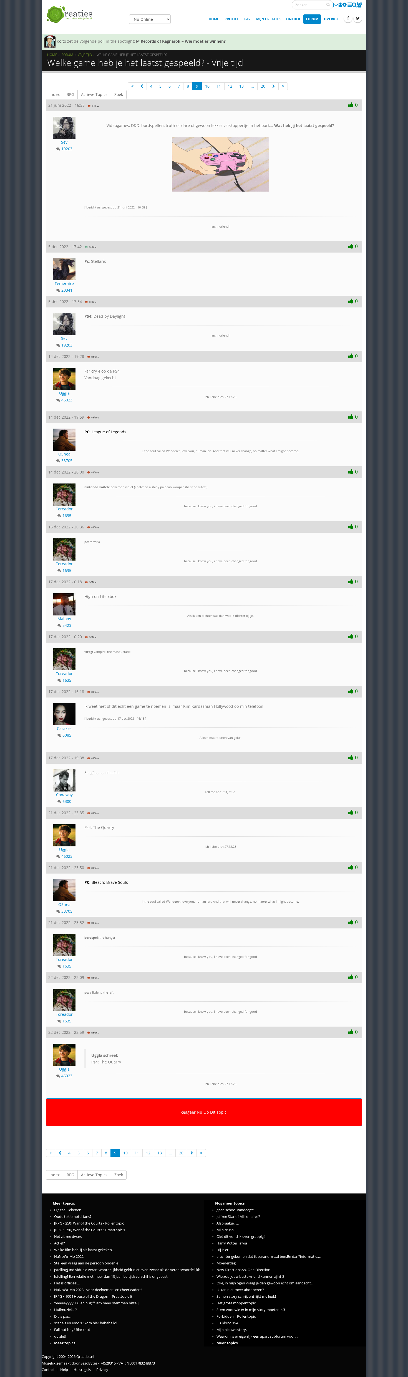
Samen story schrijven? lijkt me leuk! (246, 1296)
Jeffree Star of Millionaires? (238, 1216)
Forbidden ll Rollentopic (236, 1316)
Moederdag (226, 1263)
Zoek (118, 94)
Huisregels (82, 1369)
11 (218, 86)
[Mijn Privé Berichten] (336, 5)
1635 (66, 515)
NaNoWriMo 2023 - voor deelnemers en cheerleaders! (98, 1289)
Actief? (59, 1243)
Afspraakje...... (227, 1223)
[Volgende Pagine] (274, 86)
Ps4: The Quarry (106, 1059)
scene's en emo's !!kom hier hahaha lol (85, 1323)
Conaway (64, 794)
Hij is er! (222, 1250)
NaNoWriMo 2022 (69, 1256)
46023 (66, 400)
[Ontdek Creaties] (354, 5)
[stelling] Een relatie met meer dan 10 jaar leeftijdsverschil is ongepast (111, 1276)
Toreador (64, 508)
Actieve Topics (94, 94)
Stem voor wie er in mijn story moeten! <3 (250, 1309)
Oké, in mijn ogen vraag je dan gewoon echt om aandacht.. (264, 1283)
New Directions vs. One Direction (243, 1269)
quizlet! (60, 1336)
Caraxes (64, 728)
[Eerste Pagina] (132, 86)
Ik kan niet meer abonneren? (240, 1289)
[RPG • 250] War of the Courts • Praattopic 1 (89, 1230)
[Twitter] (358, 18)
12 (230, 86)
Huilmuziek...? (65, 1309)
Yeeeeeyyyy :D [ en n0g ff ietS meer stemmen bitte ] (96, 1303)
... (252, 86)
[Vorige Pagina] (142, 86)
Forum (312, 19)
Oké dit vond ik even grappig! (240, 1236)
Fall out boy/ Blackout (72, 1329)
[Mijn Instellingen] (344, 5)
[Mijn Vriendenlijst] (359, 5)
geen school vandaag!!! (235, 1210)
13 (241, 86)
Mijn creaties (268, 19)
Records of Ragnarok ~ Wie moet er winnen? (183, 41)
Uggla (64, 393)
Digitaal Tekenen (67, 1210)
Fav (247, 19)
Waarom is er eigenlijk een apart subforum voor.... (257, 1336)
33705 (66, 460)
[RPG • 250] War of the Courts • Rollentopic (89, 1223)
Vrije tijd (85, 54)
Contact (48, 1369)
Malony (64, 618)
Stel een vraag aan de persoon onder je (86, 1263)
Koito (61, 41)
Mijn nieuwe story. (231, 1329)
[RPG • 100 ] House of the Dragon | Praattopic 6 (93, 1296)
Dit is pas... (62, 1316)
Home (214, 19)
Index (54, 94)
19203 (66, 148)
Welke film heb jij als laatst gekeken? (84, 1250)
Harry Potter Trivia (231, 1243)
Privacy (102, 1369)
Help (64, 1369)
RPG (70, 94)
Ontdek (293, 19)
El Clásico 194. (227, 1323)
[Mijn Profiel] (340, 5)
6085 (66, 735)
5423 (66, 625)
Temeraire (64, 283)
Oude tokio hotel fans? (73, 1216)
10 (207, 86)
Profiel (232, 19)
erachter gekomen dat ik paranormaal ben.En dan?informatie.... (268, 1256)
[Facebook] (348, 18)
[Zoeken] (328, 4)
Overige (331, 19)
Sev (64, 142)
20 (263, 86)
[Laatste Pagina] (283, 86)
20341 (66, 290)
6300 (66, 801)
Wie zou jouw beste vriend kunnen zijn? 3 (250, 1276)
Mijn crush (225, 1230)
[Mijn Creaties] (349, 5)
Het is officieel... (67, 1283)
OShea (64, 454)
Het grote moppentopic (236, 1303)
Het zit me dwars (68, 1236)
